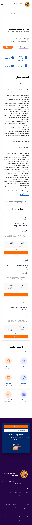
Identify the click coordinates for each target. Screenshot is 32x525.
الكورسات (28, 492)
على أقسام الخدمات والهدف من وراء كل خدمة (16, 352)
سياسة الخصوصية (26, 508)
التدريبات (28, 496)
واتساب (28, 520)
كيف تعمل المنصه (17, 504)
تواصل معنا (18, 516)
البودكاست (9, 496)
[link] (21, 4)
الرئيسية (28, 13)
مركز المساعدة (18, 520)
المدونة (28, 516)
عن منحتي (28, 504)
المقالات (19, 496)
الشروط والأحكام (17, 508)
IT (27, 228)
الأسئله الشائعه (8, 504)
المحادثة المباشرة (7, 516)
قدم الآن (9, 47)
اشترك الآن (16, 426)
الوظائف (23, 13)
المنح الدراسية (18, 492)
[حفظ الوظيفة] (26, 231)
